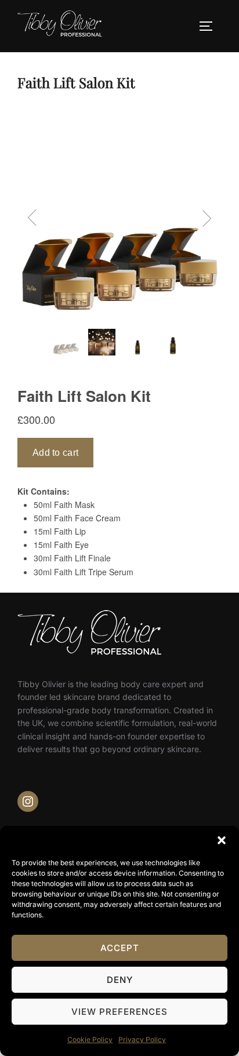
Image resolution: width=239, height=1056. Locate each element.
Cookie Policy (90, 1039)
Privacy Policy (142, 1039)
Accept (119, 947)
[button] (221, 840)
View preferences (119, 1011)
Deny (120, 979)
